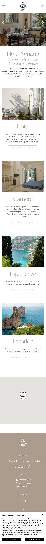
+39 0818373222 (25, 480)
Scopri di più (23, 147)
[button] (23, 395)
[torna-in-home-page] (23, 6)
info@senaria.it (25, 486)
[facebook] (25, 501)
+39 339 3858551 (25, 483)
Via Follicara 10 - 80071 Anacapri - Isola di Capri (23, 461)
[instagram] (22, 501)
